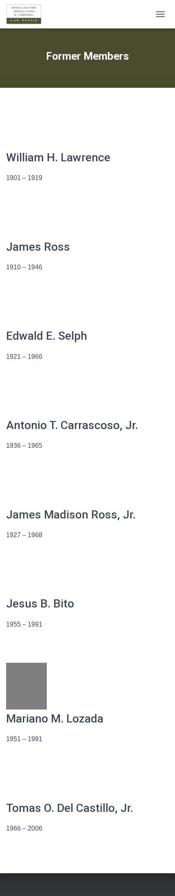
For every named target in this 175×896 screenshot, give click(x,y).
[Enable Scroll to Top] (159, 880)
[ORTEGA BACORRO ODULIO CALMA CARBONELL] (27, 14)
